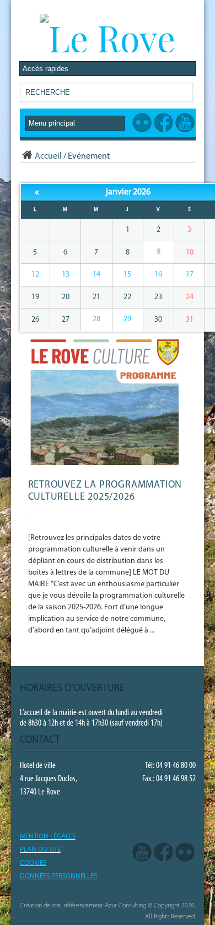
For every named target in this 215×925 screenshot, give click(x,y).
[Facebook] (163, 852)
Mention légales (48, 836)
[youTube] (142, 852)
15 (127, 275)
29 (127, 319)
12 (35, 275)
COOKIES (33, 863)
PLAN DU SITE (40, 849)
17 (190, 275)
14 (96, 275)
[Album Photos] (185, 852)
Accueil (48, 156)
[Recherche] (184, 94)
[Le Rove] (107, 37)
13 (65, 275)
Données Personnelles (58, 876)
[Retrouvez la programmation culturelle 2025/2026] (106, 463)
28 (96, 319)
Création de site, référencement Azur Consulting (83, 905)
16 (158, 275)
